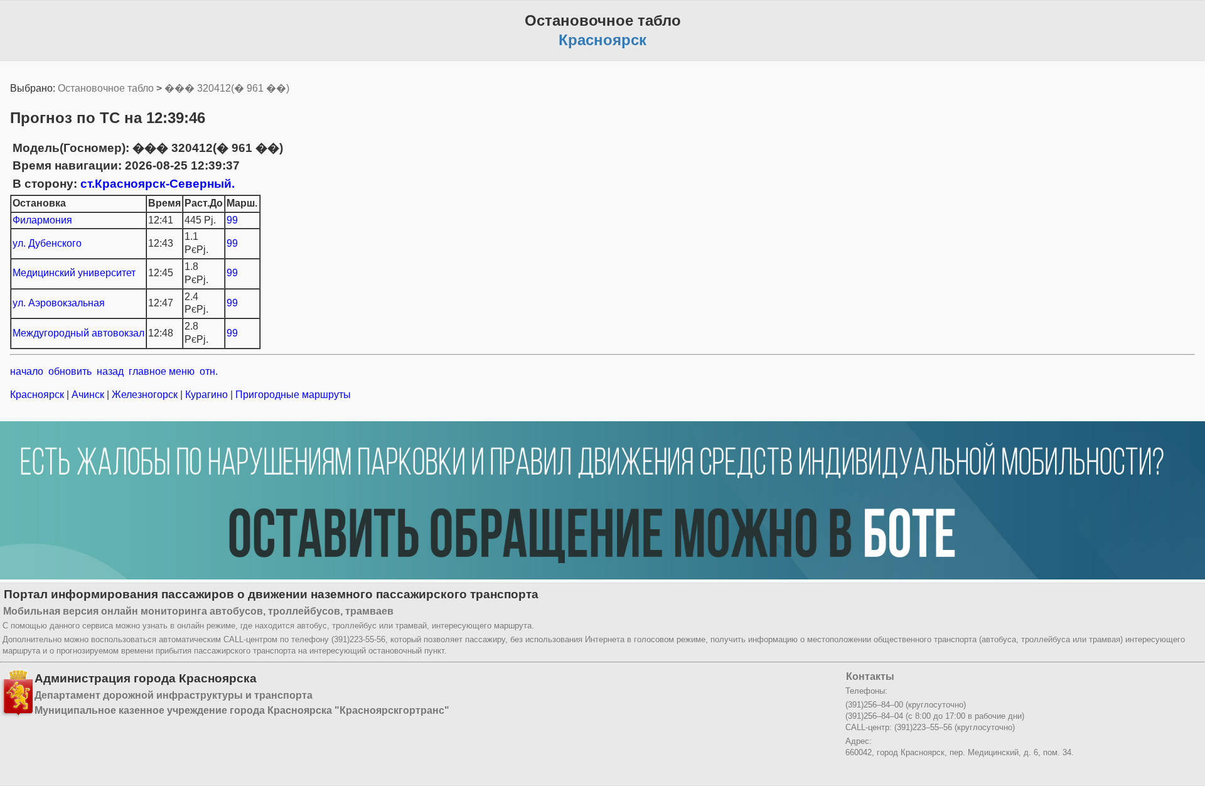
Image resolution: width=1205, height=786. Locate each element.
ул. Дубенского (47, 243)
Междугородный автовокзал (78, 333)
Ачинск (88, 394)
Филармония (42, 220)
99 (232, 220)
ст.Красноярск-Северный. (157, 183)
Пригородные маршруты (292, 394)
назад (110, 371)
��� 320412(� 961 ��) (226, 88)
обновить (70, 371)
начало (26, 371)
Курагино (206, 394)
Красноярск (38, 394)
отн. (209, 371)
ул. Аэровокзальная (59, 303)
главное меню (162, 371)
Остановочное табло (106, 88)
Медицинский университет (74, 272)
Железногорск (144, 394)
